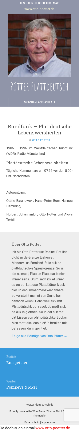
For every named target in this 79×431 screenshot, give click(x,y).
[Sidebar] (4, 102)
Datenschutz (32, 422)
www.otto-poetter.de (50, 428)
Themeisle (39, 415)
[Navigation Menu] (75, 102)
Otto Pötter (41, 140)
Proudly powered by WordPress (27, 411)
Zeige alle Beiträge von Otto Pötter (39, 336)
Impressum (48, 422)
